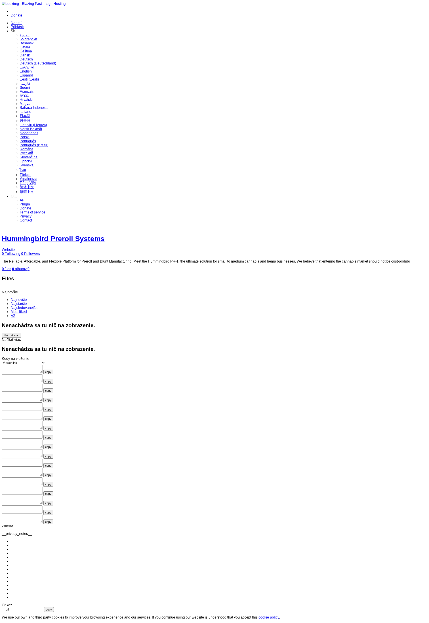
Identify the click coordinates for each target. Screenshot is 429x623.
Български (28, 39)
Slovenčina (29, 157)
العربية (24, 35)
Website (8, 250)
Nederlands (29, 133)
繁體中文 (27, 192)
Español (26, 75)
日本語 (25, 116)
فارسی (25, 83)
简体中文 (27, 187)
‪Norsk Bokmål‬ (31, 129)
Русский (26, 153)
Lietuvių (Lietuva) (33, 125)
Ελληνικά (27, 67)
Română (26, 149)
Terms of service (32, 212)
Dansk (25, 55)
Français (27, 91)
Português (28, 141)
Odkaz (7, 605)
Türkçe (25, 175)
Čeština (26, 51)
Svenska (27, 165)
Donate (25, 208)
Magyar (26, 104)
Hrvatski (26, 99)
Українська (28, 179)
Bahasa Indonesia (34, 108)
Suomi (25, 87)
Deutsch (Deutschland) (38, 63)
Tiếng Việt (28, 183)
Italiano (25, 112)
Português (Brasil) (34, 145)
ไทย (23, 170)
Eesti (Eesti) (29, 79)
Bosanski (27, 43)
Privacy (26, 216)
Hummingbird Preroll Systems (53, 239)
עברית (24, 95)
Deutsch (26, 59)
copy (48, 372)
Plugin (25, 204)
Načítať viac (11, 335)
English (26, 71)
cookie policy (269, 617)
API (22, 200)
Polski (24, 137)
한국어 (25, 120)
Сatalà (25, 47)
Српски (26, 161)
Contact (26, 220)
